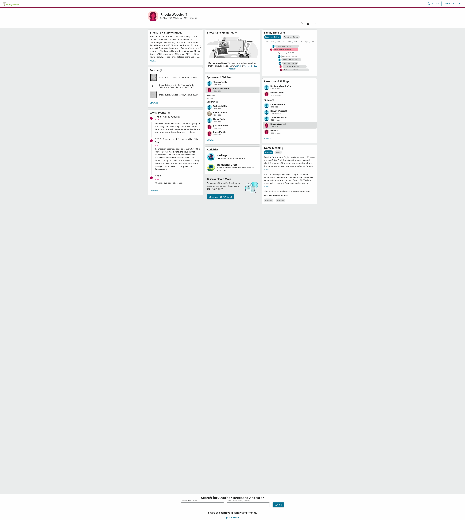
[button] (175, 77)
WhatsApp (234, 517)
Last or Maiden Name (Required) (238, 501)
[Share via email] (308, 23)
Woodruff (268, 152)
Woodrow (280, 200)
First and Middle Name (189, 501)
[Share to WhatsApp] (301, 23)
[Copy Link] (314, 23)
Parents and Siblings (291, 37)
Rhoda (278, 152)
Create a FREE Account (220, 196)
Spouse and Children (272, 37)
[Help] (428, 3)
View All (154, 103)
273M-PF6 (193, 18)
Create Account (452, 3)
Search (278, 505)
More (153, 60)
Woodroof (268, 200)
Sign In (435, 3)
